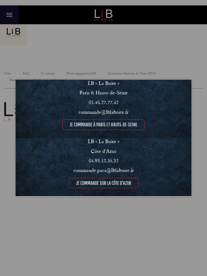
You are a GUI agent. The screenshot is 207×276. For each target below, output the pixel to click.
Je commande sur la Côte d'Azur (103, 183)
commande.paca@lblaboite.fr (103, 170)
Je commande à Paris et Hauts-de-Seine (103, 124)
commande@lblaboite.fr (103, 112)
